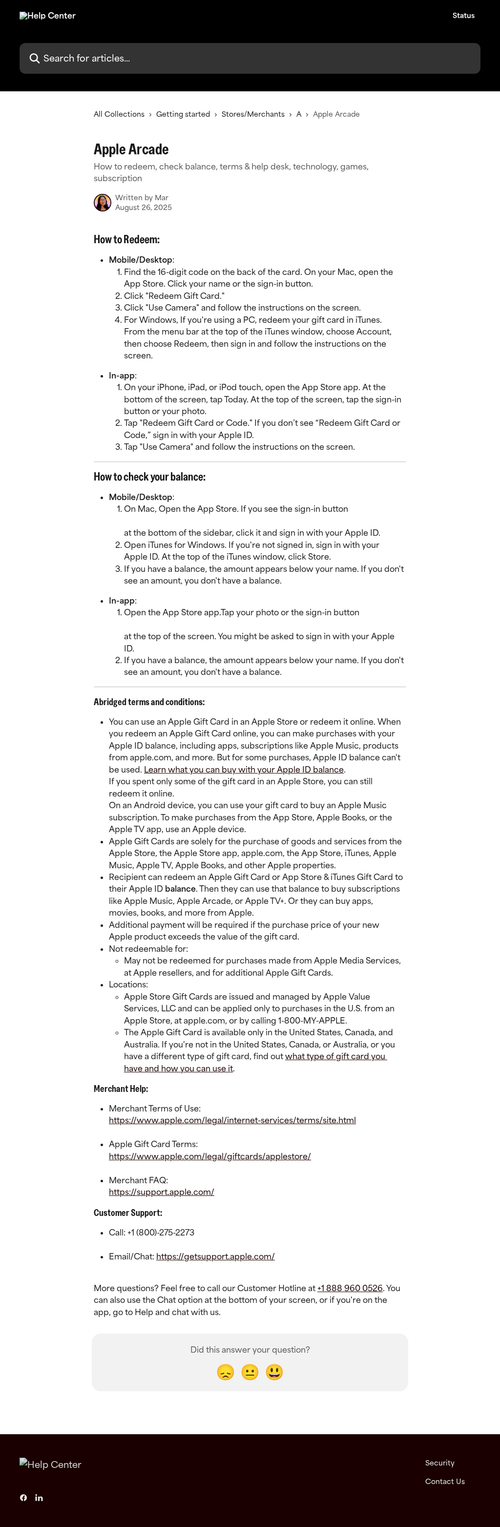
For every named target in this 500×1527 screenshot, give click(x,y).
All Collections (119, 114)
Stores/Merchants (253, 114)
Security (440, 1463)
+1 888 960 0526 (350, 1288)
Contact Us (445, 1481)
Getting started (183, 114)
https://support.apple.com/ (161, 1192)
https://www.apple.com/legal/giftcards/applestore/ (210, 1156)
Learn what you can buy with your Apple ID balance (244, 769)
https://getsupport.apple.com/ (215, 1256)
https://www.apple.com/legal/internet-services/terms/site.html (232, 1120)
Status (464, 15)
